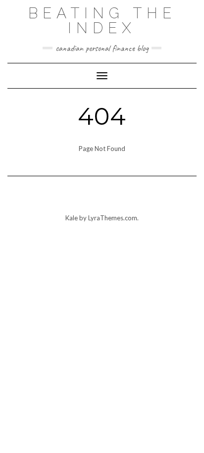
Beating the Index (102, 20)
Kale (71, 218)
